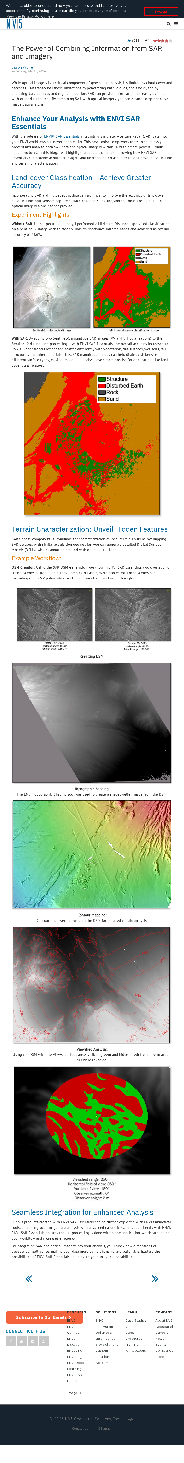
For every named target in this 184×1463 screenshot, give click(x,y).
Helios (72, 1380)
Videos (131, 1326)
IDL (70, 1387)
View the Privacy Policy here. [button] (31, 16)
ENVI (71, 1320)
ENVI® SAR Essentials (62, 136)
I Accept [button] (161, 11)
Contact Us (164, 1350)
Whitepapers (136, 1350)
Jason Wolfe (22, 67)
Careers (161, 1332)
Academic (103, 1362)
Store (159, 1357)
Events (161, 1344)
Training (132, 1344)
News (159, 1338)
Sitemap (104, 1428)
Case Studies (136, 1320)
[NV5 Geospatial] (14, 24)
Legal (131, 1419)
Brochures (134, 1338)
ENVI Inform (76, 1350)
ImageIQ (74, 1393)
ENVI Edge (75, 1357)
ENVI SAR (74, 1374)
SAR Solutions (107, 1344)
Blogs (130, 1332)
